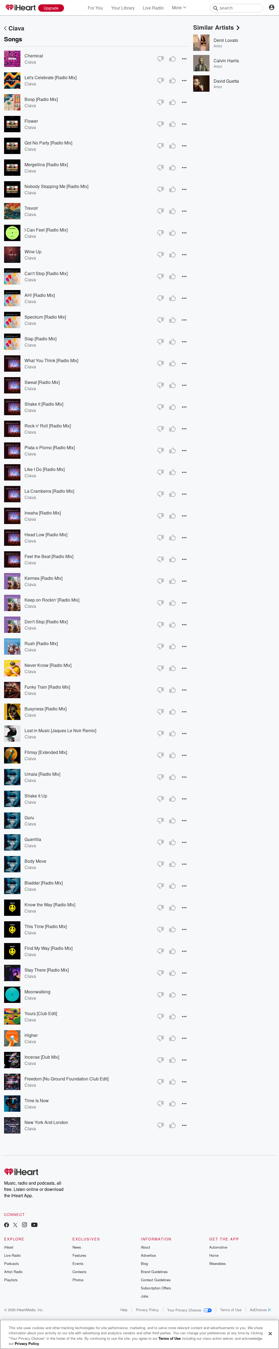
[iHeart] (20, 7)
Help (124, 1309)
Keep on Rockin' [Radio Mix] (52, 600)
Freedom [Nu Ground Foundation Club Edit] (66, 1079)
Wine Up (33, 251)
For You (95, 8)
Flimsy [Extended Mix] (46, 752)
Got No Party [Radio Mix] (48, 143)
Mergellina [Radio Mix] (46, 164)
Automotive (218, 1247)
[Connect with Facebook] (6, 1225)
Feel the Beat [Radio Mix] (49, 556)
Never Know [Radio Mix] (48, 665)
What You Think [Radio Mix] (51, 360)
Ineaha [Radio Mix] (43, 513)
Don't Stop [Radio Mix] (46, 621)
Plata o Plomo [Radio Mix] (50, 447)
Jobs (144, 1296)
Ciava (16, 28)
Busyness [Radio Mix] (45, 709)
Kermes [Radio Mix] (43, 578)
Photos (78, 1279)
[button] (184, 58)
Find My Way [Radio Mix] (48, 948)
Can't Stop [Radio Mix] (46, 273)
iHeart (8, 1247)
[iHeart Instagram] (24, 1225)
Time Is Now (37, 1100)
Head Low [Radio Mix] (46, 534)
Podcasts (11, 1263)
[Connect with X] (15, 1225)
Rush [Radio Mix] (41, 643)
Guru (29, 817)
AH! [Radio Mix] (40, 295)
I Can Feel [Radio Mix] (46, 230)
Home (214, 1255)
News (76, 1247)
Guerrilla (33, 839)
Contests (79, 1271)
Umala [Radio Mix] (42, 774)
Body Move (35, 861)
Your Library (123, 8)
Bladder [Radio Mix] (44, 883)
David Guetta (226, 81)
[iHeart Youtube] (34, 1225)
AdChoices (258, 1309)
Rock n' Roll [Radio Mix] (48, 426)
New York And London (46, 1122)
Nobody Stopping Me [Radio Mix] (56, 186)
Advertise (148, 1255)
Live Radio (153, 8)
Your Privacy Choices (184, 1310)
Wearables (217, 1263)
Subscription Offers (156, 1288)
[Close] (270, 1333)
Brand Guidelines (154, 1271)
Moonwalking (37, 991)
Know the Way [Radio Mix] (50, 904)
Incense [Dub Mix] (42, 1057)
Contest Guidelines (156, 1279)
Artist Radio (13, 1271)
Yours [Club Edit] (41, 1013)
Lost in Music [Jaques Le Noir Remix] (60, 730)
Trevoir (31, 208)
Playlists (11, 1279)
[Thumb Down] (160, 58)
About (145, 1247)
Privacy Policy (147, 1309)
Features (79, 1255)
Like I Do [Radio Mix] (45, 469)
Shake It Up (36, 796)
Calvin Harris (226, 60)
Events (78, 1263)
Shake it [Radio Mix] (44, 404)
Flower (31, 121)
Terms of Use (230, 1309)
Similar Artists (213, 27)
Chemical (34, 56)
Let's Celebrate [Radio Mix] (51, 77)
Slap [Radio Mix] (40, 338)
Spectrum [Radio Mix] (45, 317)
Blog (144, 1263)
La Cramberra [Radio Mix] (49, 491)
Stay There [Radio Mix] (47, 970)
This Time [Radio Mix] (46, 926)
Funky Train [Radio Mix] (47, 687)
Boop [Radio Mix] (41, 99)
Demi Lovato (226, 40)
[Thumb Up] (172, 58)
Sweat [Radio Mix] (42, 382)
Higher (31, 1035)
